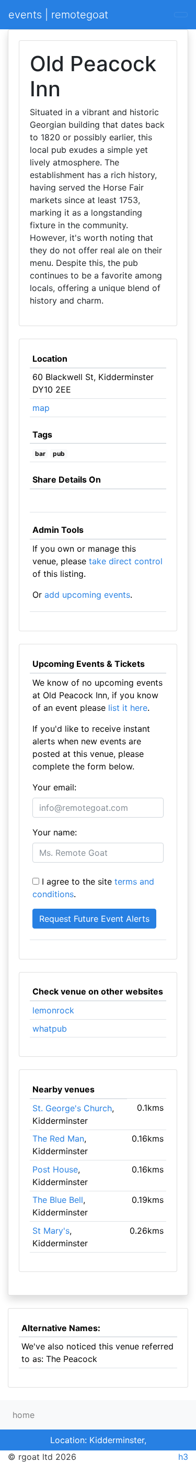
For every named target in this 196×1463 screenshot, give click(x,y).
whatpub (49, 1028)
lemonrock (53, 1010)
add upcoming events (87, 594)
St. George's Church (72, 1108)
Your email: (54, 787)
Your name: (54, 832)
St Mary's (51, 1230)
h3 (183, 1456)
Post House (55, 1169)
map (41, 408)
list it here (127, 707)
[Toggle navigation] (181, 14)
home (23, 1415)
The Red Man (58, 1138)
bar (40, 453)
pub (59, 453)
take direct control (126, 561)
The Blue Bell (57, 1199)
